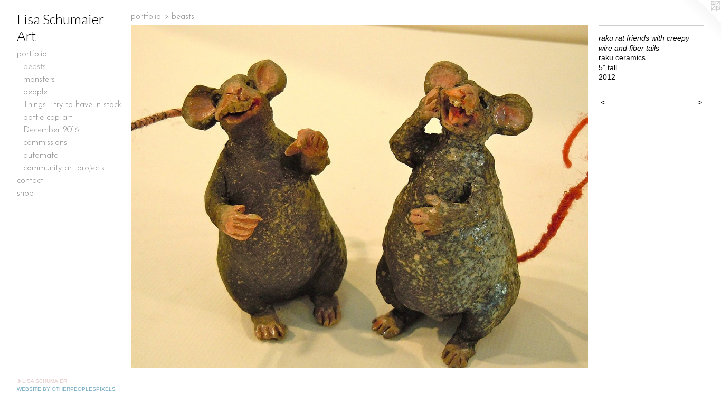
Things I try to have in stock (72, 105)
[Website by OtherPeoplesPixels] (700, 21)
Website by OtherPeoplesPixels (66, 389)
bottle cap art (47, 117)
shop (25, 193)
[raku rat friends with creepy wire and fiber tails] (359, 196)
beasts (34, 67)
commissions (45, 143)
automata (41, 155)
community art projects (64, 168)
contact (30, 181)
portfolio (32, 54)
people (35, 92)
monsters (39, 79)
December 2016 (51, 130)
